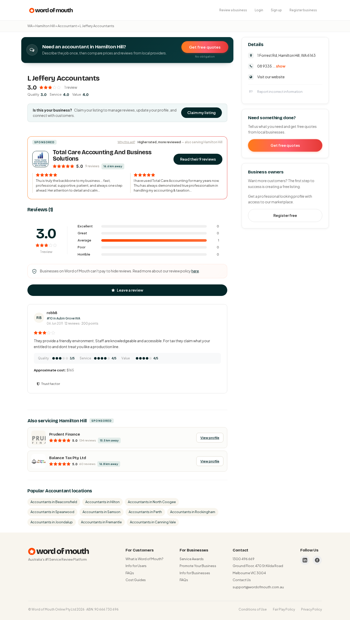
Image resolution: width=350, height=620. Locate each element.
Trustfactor (50, 384)
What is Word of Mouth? (144, 559)
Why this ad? (126, 141)
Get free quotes (205, 47)
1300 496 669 (243, 559)
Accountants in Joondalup (51, 522)
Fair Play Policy (284, 609)
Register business (303, 10)
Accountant (67, 26)
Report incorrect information (280, 91)
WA (30, 26)
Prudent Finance (64, 434)
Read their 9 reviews (198, 159)
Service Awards (192, 559)
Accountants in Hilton (102, 502)
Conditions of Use (253, 609)
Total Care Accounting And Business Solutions (102, 155)
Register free (285, 215)
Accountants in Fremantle (101, 522)
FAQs (130, 573)
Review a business (233, 10)
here (195, 271)
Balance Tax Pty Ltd (67, 458)
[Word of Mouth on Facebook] (317, 560)
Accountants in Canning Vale (153, 522)
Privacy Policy (311, 609)
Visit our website (271, 76)
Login (259, 10)
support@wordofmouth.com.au (258, 587)
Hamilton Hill (45, 26)
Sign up (276, 10)
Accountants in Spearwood (52, 512)
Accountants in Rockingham (192, 512)
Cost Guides (136, 580)
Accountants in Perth (145, 512)
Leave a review (130, 290)
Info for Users (136, 566)
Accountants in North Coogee (152, 502)
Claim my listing (201, 112)
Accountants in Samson (101, 512)
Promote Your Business (198, 566)
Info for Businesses (195, 573)
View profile (209, 438)
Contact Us (242, 580)
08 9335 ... (271, 65)
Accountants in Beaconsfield (53, 502)
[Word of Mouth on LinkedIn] (305, 560)
